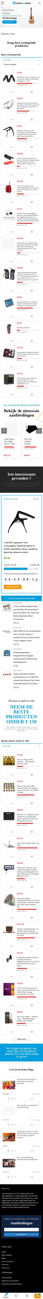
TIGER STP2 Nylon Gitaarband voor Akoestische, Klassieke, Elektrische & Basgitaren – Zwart (28, 79)
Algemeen (6, 1094)
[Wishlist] (16, 1295)
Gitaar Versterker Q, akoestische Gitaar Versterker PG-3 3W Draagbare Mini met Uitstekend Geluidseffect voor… (27, 380)
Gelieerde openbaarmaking (12, 1284)
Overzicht (5, 1265)
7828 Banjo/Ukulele (23, 328)
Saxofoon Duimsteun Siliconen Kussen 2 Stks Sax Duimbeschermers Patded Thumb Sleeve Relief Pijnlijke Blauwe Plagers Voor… (28, 161)
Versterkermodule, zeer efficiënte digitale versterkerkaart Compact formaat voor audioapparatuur (27, 303)
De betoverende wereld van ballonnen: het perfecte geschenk (27, 1081)
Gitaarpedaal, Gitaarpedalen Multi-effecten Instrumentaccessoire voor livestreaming (28, 354)
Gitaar (5, 1146)
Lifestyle (6, 1120)
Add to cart (12, 587)
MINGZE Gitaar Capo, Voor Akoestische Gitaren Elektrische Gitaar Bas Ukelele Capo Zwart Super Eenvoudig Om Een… (27, 133)
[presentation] (4, 431)
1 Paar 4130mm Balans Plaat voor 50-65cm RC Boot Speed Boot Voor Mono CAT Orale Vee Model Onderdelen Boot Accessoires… (26, 612)
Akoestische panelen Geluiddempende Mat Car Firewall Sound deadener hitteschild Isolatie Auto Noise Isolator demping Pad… (28, 902)
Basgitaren (17, 603)
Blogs (4, 1258)
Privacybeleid (6, 1277)
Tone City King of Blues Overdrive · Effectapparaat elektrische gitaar (25, 762)
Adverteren (6, 1268)
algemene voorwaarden (10, 1281)
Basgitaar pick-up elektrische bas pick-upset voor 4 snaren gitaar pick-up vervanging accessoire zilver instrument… (28, 105)
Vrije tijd (6, 1172)
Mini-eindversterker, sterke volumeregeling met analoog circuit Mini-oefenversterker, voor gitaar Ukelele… (28, 188)
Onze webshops (7, 1261)
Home (4, 1252)
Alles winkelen (7, 1255)
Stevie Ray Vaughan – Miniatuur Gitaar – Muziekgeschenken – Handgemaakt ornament (27, 1019)
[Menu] (3, 3)
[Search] (39, 3)
